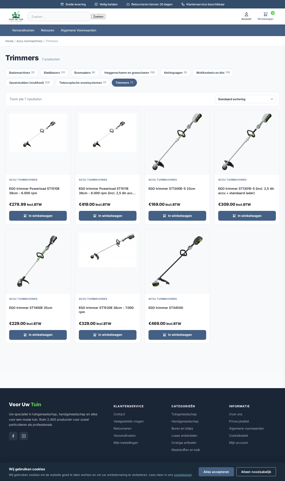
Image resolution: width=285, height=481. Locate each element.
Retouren (47, 30)
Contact (119, 414)
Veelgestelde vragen (129, 421)
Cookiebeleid (238, 435)
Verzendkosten (23, 30)
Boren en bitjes (182, 428)
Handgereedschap (185, 421)
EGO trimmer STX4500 (166, 308)
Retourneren (122, 428)
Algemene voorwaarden (246, 428)
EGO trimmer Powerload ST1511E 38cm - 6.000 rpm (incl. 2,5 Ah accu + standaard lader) (106, 193)
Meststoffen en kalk (185, 450)
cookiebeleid (182, 475)
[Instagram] (24, 436)
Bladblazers (54, 72)
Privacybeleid (239, 421)
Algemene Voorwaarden (78, 30)
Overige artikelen (183, 442)
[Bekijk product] (66, 115)
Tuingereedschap (184, 414)
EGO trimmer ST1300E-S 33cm (172, 188)
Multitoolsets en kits (213, 72)
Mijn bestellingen (126, 442)
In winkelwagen (41, 216)
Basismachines (22, 72)
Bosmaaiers (84, 72)
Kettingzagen (175, 72)
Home (9, 41)
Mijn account (238, 442)
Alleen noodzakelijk (256, 472)
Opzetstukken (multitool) (29, 82)
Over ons (235, 414)
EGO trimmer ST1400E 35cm (30, 308)
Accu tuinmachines (29, 41)
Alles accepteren (216, 472)
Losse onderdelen (184, 435)
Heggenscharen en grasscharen (129, 72)
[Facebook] (13, 436)
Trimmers (124, 82)
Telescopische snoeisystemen (82, 82)
